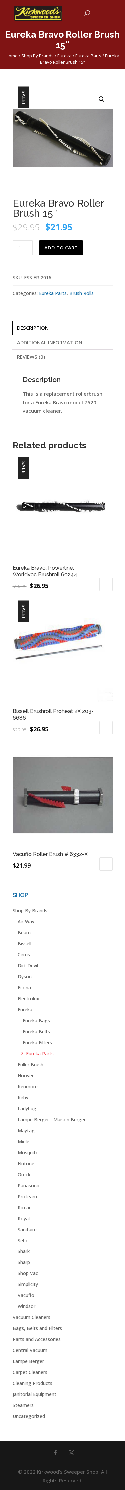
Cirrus (24, 954)
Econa (24, 987)
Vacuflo (26, 1295)
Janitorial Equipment (34, 1394)
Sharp (24, 1262)
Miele (23, 1141)
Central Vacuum (30, 1350)
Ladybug (27, 1108)
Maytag (26, 1130)
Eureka (64, 56)
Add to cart (61, 247)
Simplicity (28, 1284)
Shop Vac (28, 1273)
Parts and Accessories (37, 1339)
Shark (24, 1251)
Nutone (26, 1163)
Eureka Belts (36, 1031)
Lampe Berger (28, 1361)
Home (12, 56)
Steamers (23, 1405)
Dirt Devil (28, 965)
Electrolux (28, 998)
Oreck (24, 1174)
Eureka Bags (36, 1020)
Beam (24, 932)
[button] (102, 99)
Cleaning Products (32, 1383)
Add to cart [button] (106, 584)
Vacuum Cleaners (31, 1317)
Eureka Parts (88, 56)
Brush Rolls (81, 293)
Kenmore (28, 1086)
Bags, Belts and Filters (37, 1328)
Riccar (24, 1207)
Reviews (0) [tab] (31, 356)
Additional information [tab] (49, 342)
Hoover (26, 1075)
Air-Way (26, 921)
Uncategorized (29, 1416)
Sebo (23, 1240)
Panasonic (29, 1185)
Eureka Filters (37, 1042)
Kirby (23, 1097)
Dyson (25, 976)
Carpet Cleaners (30, 1372)
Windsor (26, 1306)
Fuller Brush (30, 1064)
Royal (24, 1218)
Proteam (27, 1196)
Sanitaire (27, 1229)
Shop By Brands (37, 56)
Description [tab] (33, 327)
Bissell (24, 943)
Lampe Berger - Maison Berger (52, 1119)
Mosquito (28, 1152)
